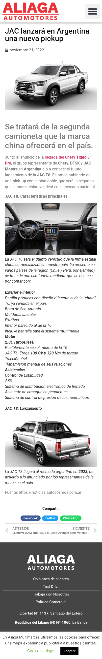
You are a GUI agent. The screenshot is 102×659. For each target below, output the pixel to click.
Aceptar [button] (69, 651)
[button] (92, 11)
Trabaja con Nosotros (51, 594)
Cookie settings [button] (40, 650)
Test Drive (51, 586)
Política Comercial (51, 602)
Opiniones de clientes (51, 579)
